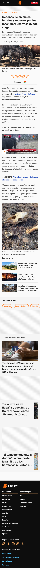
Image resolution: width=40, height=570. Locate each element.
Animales (35, 306)
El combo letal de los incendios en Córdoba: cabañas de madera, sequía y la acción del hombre (26, 279)
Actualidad (14, 12)
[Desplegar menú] (3, 3)
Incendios (7, 306)
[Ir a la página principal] (20, 3)
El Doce (4, 12)
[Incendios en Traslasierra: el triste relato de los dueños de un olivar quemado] (9, 266)
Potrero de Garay (21, 306)
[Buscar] (8, 2)
